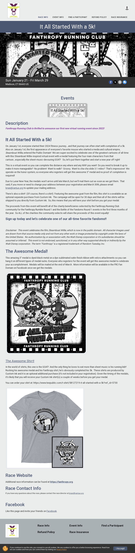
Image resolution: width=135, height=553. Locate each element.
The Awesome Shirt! (20, 361)
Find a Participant (77, 17)
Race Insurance (119, 17)
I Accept (120, 548)
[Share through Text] (125, 82)
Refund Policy (99, 17)
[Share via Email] (120, 82)
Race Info (43, 17)
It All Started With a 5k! (67, 26)
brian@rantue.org (14, 188)
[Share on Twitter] (115, 82)
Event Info (58, 17)
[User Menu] (127, 7)
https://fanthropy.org (61, 482)
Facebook (52, 511)
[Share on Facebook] (111, 82)
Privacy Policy (61, 549)
